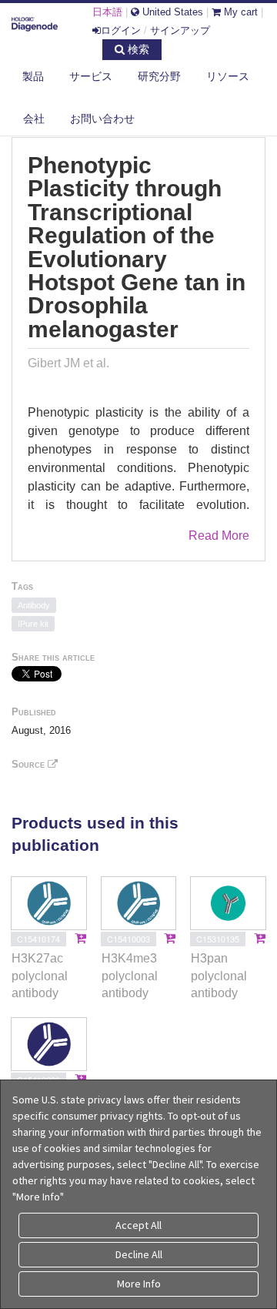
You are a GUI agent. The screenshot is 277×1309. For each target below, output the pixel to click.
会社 (34, 118)
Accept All (138, 1225)
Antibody (34, 605)
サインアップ (180, 30)
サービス (90, 76)
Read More (219, 535)
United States (171, 12)
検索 (137, 49)
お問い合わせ (102, 118)
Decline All (138, 1254)
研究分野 (159, 76)
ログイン (121, 30)
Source (30, 764)
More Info (139, 1284)
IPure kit (33, 623)
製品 (33, 76)
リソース (227, 76)
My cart (239, 12)
